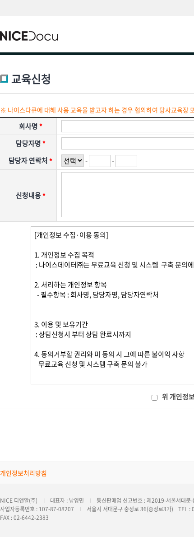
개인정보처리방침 (23, 472)
